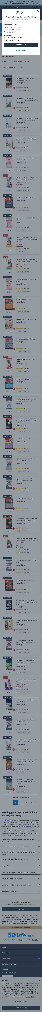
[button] (37, 11)
